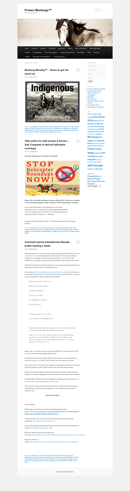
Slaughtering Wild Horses (67, 52)
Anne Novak (49, 455)
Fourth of (46, 128)
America (50, 127)
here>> (36, 209)
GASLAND (90, 97)
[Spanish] (91, 184)
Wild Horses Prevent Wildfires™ (42, 57)
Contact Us (34, 48)
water (96, 162)
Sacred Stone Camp (93, 105)
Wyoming (99, 169)
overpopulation (101, 143)
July (70, 128)
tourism (30, 132)
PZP (103, 153)
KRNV (70, 457)
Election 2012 (40, 128)
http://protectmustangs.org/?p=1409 (41, 428)
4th (43, 127)
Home (26, 48)
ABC (46, 127)
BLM (54, 455)
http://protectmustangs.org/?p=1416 (44, 421)
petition (95, 146)
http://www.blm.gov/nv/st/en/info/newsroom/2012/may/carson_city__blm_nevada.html (58, 435)
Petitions (27, 52)
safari (76, 130)
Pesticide (90, 146)
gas (88, 132)
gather (92, 132)
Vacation (59, 461)
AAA (44, 455)
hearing (66, 457)
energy (96, 129)
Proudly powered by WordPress (65, 472)
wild (41, 132)
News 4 (44, 459)
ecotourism (33, 128)
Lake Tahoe (75, 457)
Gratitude (43, 48)
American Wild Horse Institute (96, 89)
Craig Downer (90, 129)
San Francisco (36, 461)
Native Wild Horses (95, 48)
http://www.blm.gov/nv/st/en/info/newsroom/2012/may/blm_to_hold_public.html (54, 442)
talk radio (63, 231)
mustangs (66, 229)
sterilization (99, 159)
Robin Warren (47, 231)
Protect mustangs (64, 130)
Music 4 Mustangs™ (81, 48)
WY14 (93, 169)
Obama (50, 130)
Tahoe (26, 132)
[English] (91, 176)
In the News (52, 48)
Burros (68, 228)
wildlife (51, 132)
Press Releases (37, 52)
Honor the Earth (92, 99)
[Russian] (101, 181)
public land (97, 153)
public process (74, 459)
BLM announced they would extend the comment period (51, 272)
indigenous (66, 128)
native (37, 130)
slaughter (91, 159)
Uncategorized (34, 127)
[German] (91, 179)
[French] (98, 176)
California (65, 127)
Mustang (74, 128)
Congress (27, 229)
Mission (70, 48)
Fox (43, 229)
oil (96, 143)
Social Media (80, 52)
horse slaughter (91, 134)
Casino (41, 457)
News (45, 130)
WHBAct (27, 57)
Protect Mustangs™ (38, 10)
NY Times (75, 229)
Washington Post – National (95, 107)
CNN (72, 127)
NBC (71, 229)
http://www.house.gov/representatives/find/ (53, 209)
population (101, 146)
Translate (90, 174)
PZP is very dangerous (51, 52)
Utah (93, 162)
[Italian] (97, 179)
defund (32, 229)
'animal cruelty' (47, 228)
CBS (69, 127)
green (61, 457)
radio (42, 231)
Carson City (35, 457)
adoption (99, 114)
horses (51, 128)
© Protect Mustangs (59, 57)
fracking (101, 129)
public (67, 459)
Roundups (99, 156)
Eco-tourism (38, 229)
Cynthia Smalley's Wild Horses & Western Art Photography (94, 93)
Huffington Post (58, 128)
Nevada (41, 130)
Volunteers (96, 52)
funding (47, 229)
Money (61, 229)
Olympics (27, 231)
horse (96, 131)
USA (67, 231)
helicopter (52, 229)
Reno (26, 461)
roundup (72, 130)
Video (89, 52)
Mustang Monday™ (30, 130)
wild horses (46, 132)
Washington (36, 132)
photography (55, 130)
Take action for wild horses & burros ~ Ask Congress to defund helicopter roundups (47, 144)
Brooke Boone (60, 455)
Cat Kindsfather (66, 258)
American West (57, 127)
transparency (52, 461)
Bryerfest (62, 228)
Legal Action (61, 48)
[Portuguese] (92, 181)
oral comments (51, 459)
